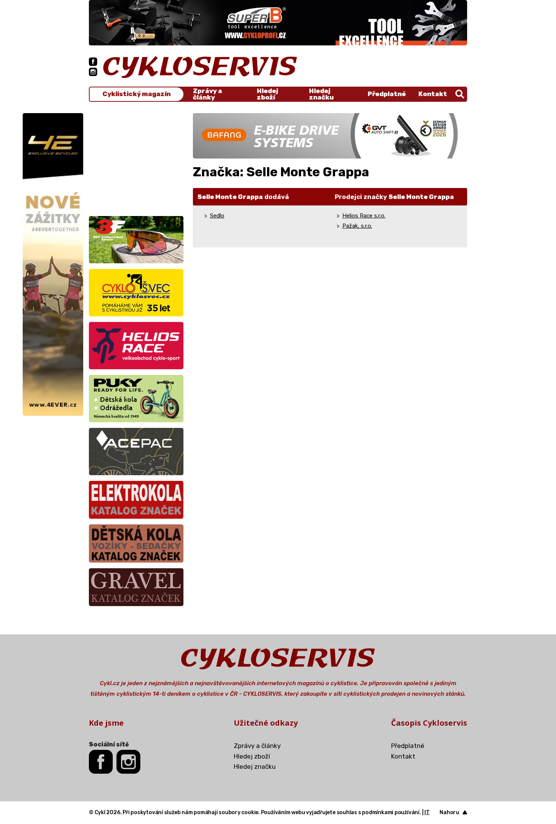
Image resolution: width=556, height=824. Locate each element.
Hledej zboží (267, 94)
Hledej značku (321, 94)
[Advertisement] (136, 160)
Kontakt (432, 94)
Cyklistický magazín (137, 94)
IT (427, 812)
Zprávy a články (207, 94)
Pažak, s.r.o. (357, 225)
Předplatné (387, 94)
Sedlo (217, 215)
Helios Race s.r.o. (363, 215)
